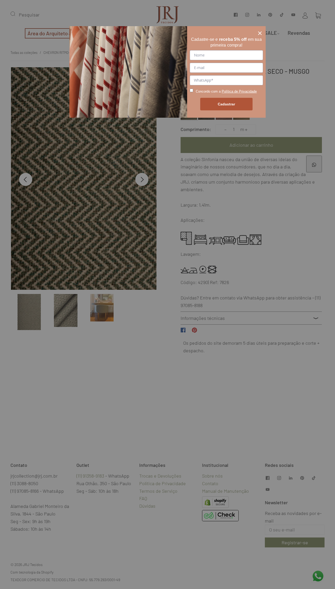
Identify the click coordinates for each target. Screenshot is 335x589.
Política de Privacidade (239, 91)
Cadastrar (226, 104)
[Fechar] (260, 32)
